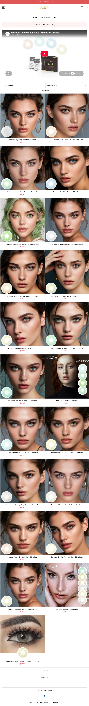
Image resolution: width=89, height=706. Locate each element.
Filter (10, 85)
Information (44, 684)
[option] (44, 2)
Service (44, 677)
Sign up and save (44, 690)
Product (44, 671)
